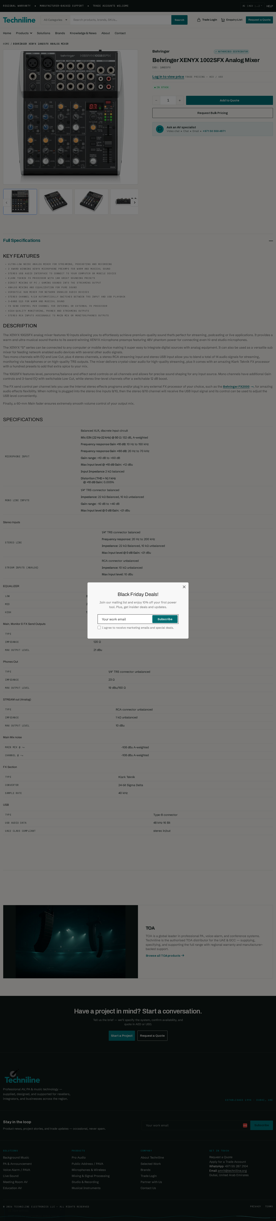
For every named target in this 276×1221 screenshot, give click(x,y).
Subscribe (165, 619)
